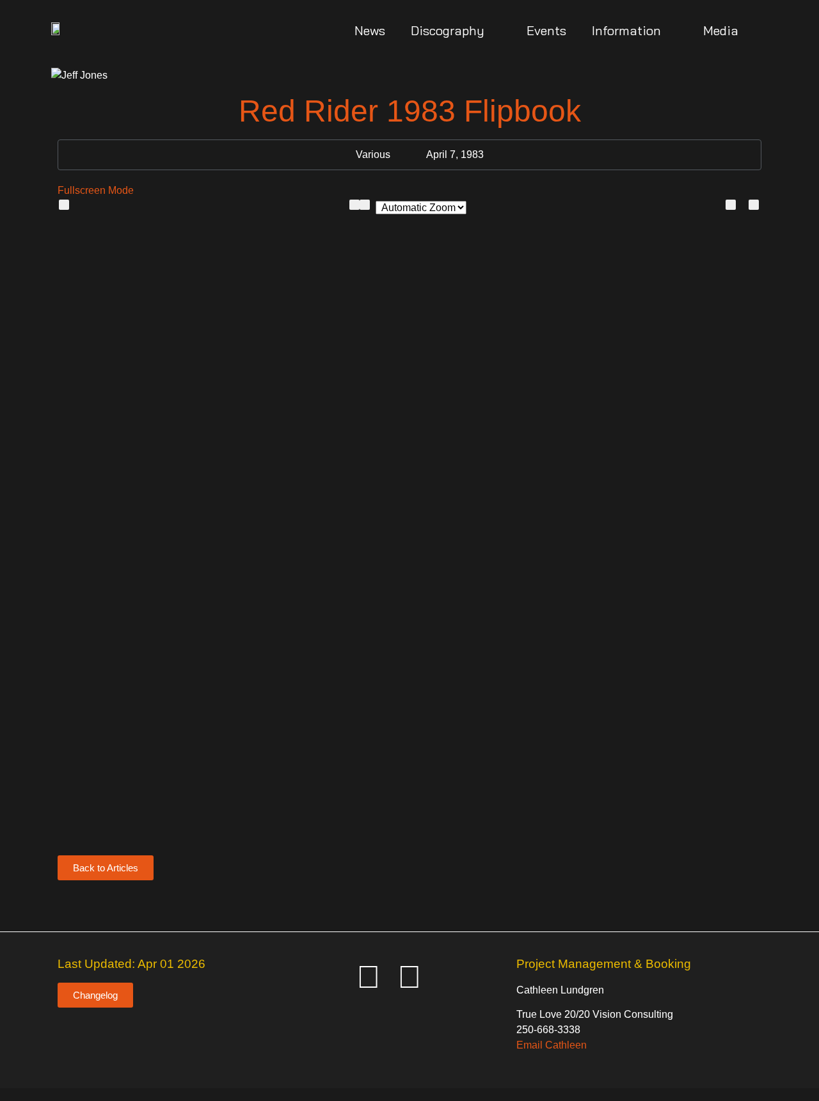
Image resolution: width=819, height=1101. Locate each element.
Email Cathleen (551, 1045)
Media (720, 30)
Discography (447, 30)
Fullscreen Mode (96, 190)
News (369, 30)
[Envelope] (328, 977)
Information (626, 30)
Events (546, 30)
